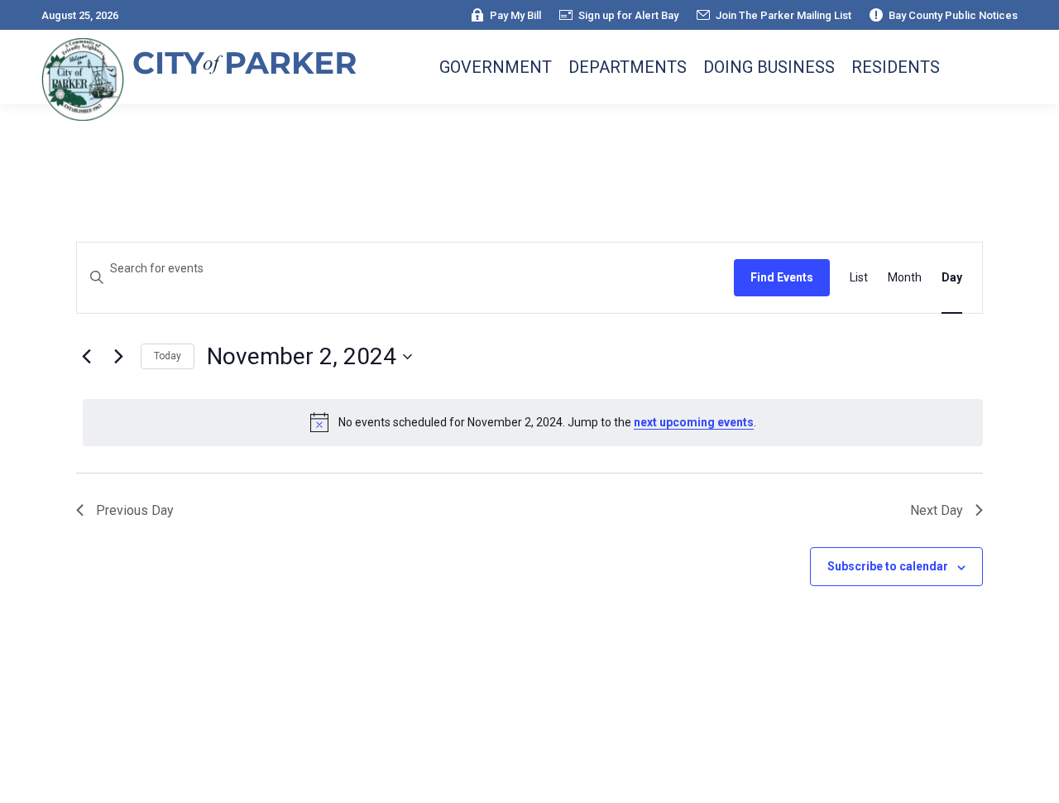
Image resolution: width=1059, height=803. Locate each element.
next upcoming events (694, 422)
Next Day (936, 510)
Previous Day (135, 510)
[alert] (533, 422)
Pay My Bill (515, 15)
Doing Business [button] (769, 67)
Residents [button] (895, 67)
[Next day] (118, 357)
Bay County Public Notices (953, 15)
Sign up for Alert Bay (628, 15)
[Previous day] (86, 357)
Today (167, 356)
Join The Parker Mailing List (783, 15)
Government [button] (495, 67)
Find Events (781, 277)
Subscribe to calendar (887, 566)
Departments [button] (627, 67)
